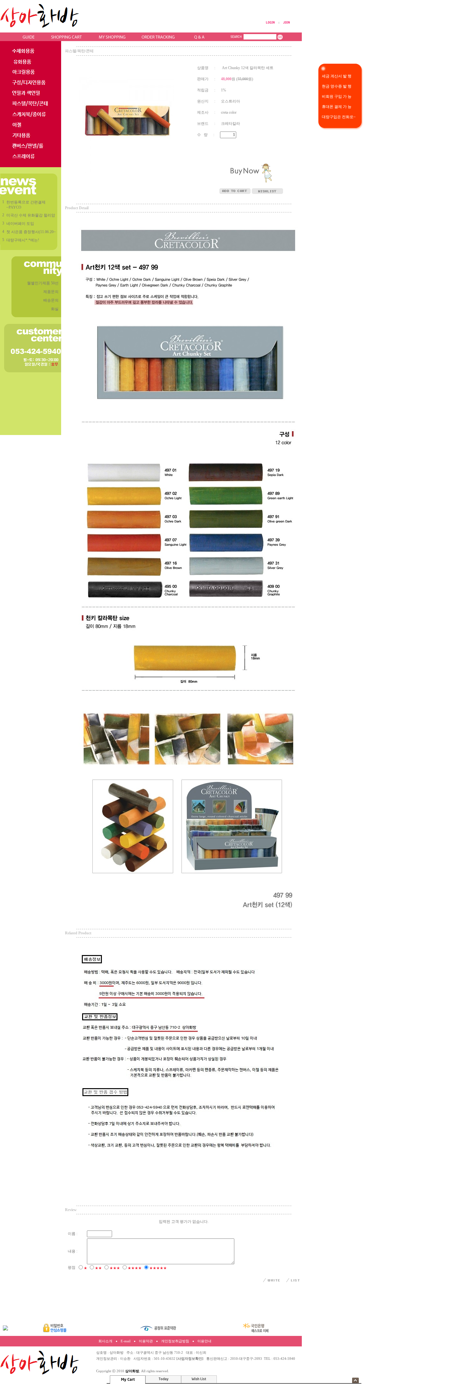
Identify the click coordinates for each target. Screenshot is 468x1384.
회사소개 (105, 1341)
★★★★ (135, 1268)
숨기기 (355, 1380)
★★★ (115, 1268)
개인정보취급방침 (175, 1341)
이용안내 (204, 1341)
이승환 (125, 1358)
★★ (98, 1268)
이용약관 (146, 1341)
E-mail (126, 1341)
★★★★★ (158, 1268)
